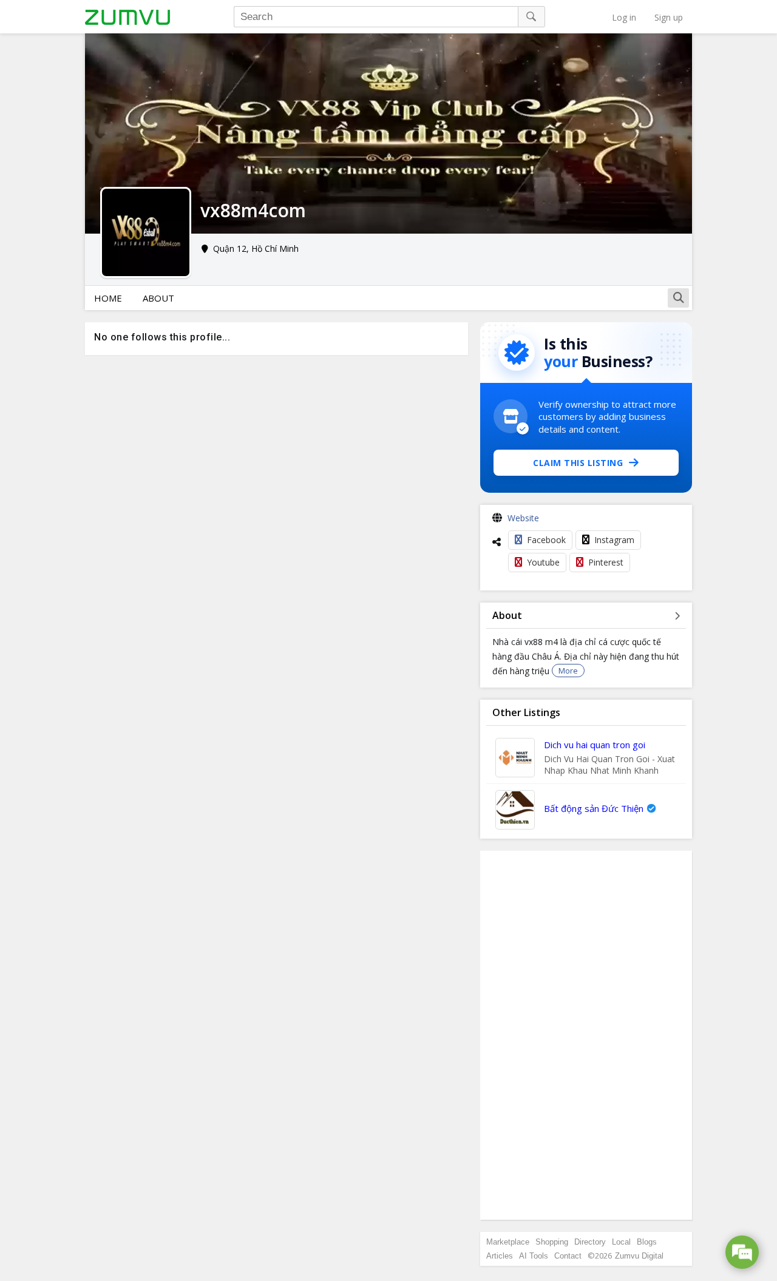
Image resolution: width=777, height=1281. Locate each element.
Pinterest (605, 562)
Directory (590, 1242)
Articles (499, 1256)
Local (621, 1242)
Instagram (614, 540)
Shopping (551, 1242)
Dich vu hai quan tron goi (594, 745)
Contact (568, 1256)
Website (523, 518)
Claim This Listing (578, 462)
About (158, 298)
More (568, 670)
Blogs (647, 1242)
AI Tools (533, 1256)
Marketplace (507, 1242)
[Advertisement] (586, 1035)
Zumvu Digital (639, 1256)
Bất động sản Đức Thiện (593, 808)
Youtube (543, 562)
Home (108, 298)
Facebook (546, 540)
